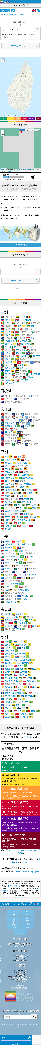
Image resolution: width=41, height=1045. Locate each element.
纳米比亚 (6, 365)
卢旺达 (7, 332)
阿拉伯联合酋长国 (23, 520)
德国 (33, 668)
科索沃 (6, 705)
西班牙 (7, 713)
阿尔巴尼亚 (23, 713)
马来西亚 (25, 525)
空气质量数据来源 (20, 970)
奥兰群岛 (6, 665)
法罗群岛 (6, 690)
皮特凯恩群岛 (8, 438)
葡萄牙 (32, 710)
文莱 (15, 492)
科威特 (32, 504)
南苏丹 (6, 329)
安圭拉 (6, 565)
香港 (18, 523)
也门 (25, 459)
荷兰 (18, 710)
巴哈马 (18, 568)
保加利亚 (22, 644)
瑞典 (6, 698)
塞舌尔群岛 (25, 344)
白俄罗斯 (8, 701)
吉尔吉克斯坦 (22, 474)
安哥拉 (27, 347)
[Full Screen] (2, 60)
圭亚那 (28, 617)
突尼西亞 (23, 362)
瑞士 (18, 698)
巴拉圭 (18, 620)
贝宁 (32, 371)
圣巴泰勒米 (7, 553)
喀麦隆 (7, 335)
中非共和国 (7, 317)
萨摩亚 (6, 444)
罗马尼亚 (8, 708)
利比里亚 (6, 326)
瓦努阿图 (25, 435)
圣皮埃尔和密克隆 (12, 556)
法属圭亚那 (22, 623)
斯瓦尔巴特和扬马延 (11, 684)
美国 (6, 589)
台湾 (6, 474)
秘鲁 (33, 626)
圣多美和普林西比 (25, 335)
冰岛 (22, 647)
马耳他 (7, 717)
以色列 (23, 462)
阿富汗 (6, 520)
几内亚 (6, 323)
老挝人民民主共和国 (13, 510)
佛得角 (7, 319)
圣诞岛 (20, 480)
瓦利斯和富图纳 (9, 435)
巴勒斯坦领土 (10, 489)
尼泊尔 (21, 486)
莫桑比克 (21, 368)
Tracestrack (10, 171)
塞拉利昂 (8, 344)
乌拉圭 (6, 614)
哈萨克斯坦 (9, 477)
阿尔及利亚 (33, 374)
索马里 (35, 362)
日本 (21, 495)
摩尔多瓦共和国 (11, 677)
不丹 (6, 456)
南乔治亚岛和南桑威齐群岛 (14, 395)
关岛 (16, 414)
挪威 (6, 674)
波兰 (19, 689)
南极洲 (33, 395)
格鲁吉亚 (8, 501)
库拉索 (16, 571)
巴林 (5, 493)
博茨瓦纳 (30, 329)
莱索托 (7, 371)
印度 (20, 468)
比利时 (20, 686)
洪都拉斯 (8, 577)
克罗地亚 (8, 647)
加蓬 (30, 326)
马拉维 (28, 377)
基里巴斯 (17, 417)
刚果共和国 (33, 323)
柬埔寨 (25, 498)
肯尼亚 (20, 365)
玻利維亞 (6, 626)
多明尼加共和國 (11, 562)
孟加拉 (7, 486)
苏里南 (6, 629)
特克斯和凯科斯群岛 (11, 580)
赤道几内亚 (18, 374)
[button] (2, 131)
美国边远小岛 (8, 441)
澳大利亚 (8, 432)
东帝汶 (6, 414)
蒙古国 (6, 517)
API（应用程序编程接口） (20, 979)
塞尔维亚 (8, 662)
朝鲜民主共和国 (9, 499)
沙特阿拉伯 (24, 502)
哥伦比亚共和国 (11, 617)
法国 (33, 686)
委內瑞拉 (6, 620)
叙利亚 (24, 471)
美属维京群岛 (21, 589)
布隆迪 (31, 350)
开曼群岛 (28, 571)
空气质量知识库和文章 (20, 956)
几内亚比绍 (18, 323)
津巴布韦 (34, 356)
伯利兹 (6, 541)
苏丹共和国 (7, 368)
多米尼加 (29, 562)
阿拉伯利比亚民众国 (11, 377)
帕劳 (23, 420)
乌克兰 (19, 641)
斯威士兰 (32, 353)
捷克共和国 (21, 674)
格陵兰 (18, 574)
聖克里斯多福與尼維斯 (12, 592)
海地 (21, 577)
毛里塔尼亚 (7, 356)
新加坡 (7, 495)
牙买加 (31, 577)
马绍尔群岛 (31, 444)
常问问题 (20, 965)
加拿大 (18, 541)
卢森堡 (21, 656)
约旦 (20, 507)
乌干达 (20, 317)
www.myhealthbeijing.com (27, 871)
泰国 (6, 504)
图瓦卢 (6, 417)
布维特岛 (6, 398)
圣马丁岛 (6, 559)
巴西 (30, 620)
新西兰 (27, 426)
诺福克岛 (17, 444)
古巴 (21, 547)
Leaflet (3, 116)
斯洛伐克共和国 (11, 680)
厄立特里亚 (22, 332)
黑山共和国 (23, 717)
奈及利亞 (15, 347)
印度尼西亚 (9, 471)
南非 (17, 328)
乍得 (30, 317)
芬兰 (22, 708)
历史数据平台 (20, 981)
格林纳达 (6, 574)
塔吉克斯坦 (9, 483)
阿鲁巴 (22, 598)
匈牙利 (7, 656)
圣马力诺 (26, 659)
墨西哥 (20, 559)
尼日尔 (6, 350)
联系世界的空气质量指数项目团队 (20, 944)
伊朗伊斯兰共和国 (21, 465)
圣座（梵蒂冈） (9, 659)
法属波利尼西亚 (18, 429)
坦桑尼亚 (19, 338)
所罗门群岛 (7, 423)
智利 (6, 623)
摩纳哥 (29, 677)
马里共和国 (7, 383)
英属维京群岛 (8, 595)
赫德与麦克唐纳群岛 (11, 401)
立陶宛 (18, 704)
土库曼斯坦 (26, 477)
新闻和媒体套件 (20, 946)
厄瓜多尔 (19, 614)
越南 (17, 516)
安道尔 (7, 668)
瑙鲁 (21, 432)
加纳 (19, 325)
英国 (6, 710)
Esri (16, 116)
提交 (34, 1017)
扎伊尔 (6, 353)
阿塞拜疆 (31, 516)
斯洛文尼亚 (31, 680)
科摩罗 (20, 359)
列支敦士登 (9, 650)
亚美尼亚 (8, 462)
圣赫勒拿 (6, 338)
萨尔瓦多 (24, 595)
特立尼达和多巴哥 (12, 583)
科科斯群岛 (7, 508)
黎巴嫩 (6, 529)
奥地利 (20, 665)
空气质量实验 (20, 958)
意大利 (7, 671)
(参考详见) (20, 798)
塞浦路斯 (24, 662)
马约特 (7, 380)
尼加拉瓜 (6, 568)
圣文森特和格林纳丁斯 (26, 553)
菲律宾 (25, 513)
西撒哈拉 (21, 371)
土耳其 (7, 480)
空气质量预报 (20, 975)
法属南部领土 (21, 398)
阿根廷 (18, 629)
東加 (5, 429)
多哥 (5, 347)
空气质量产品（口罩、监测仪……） (20, 977)
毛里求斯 (21, 356)
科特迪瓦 (8, 362)
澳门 (19, 504)
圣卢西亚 (25, 550)
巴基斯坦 (28, 489)
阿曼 (6, 523)
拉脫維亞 (22, 671)
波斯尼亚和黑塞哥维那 (14, 692)
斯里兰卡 (29, 492)
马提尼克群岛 (10, 601)
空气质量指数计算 (20, 972)
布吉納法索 (18, 350)
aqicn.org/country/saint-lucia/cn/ (14, 14)
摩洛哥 (18, 353)
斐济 (30, 423)
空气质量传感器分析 (20, 960)
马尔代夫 (8, 525)
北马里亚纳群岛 (29, 414)
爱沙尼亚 (28, 695)
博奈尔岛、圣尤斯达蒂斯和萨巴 (17, 544)
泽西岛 (33, 693)
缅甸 (33, 507)
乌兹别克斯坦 (10, 459)
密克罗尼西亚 (32, 417)
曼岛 (27, 684)
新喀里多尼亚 (10, 426)
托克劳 (20, 423)
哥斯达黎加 (9, 550)
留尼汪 (7, 359)
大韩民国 (26, 483)
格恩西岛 (6, 687)
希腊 (20, 668)
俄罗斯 (7, 644)
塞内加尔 (22, 341)
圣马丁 (30, 556)
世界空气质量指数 (14, 886)
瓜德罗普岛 (9, 586)
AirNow (27, 737)
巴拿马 (6, 571)
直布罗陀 (24, 701)
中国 (19, 456)
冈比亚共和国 (23, 320)
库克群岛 (34, 420)
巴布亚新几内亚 (9, 420)
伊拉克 (6, 465)
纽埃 (21, 438)
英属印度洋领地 (9, 514)
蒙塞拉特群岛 (8, 598)
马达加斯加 (22, 380)
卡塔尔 (7, 468)
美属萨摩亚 (24, 441)
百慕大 (24, 586)
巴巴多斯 (30, 568)
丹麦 (6, 641)
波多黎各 (30, 574)
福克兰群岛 (20, 626)
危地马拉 (8, 547)
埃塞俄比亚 (7, 341)
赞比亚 (6, 374)
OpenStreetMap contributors (25, 170)
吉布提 (35, 332)
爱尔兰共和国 (10, 695)
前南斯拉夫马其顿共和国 (15, 653)
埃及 (30, 338)
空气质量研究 (20, 951)
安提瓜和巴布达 (20, 565)
